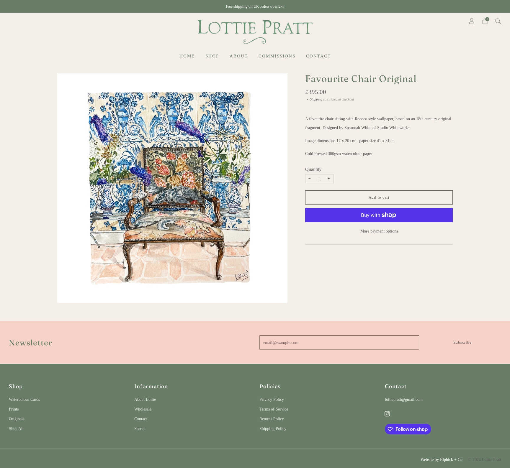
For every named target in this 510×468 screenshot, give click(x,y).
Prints (14, 409)
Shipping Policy (272, 428)
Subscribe (462, 342)
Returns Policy (271, 418)
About (239, 56)
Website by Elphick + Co (441, 459)
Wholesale (142, 409)
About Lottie (145, 399)
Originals (16, 418)
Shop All (16, 428)
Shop (212, 56)
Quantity (313, 169)
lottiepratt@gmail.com (404, 399)
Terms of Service (273, 409)
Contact (318, 56)
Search (140, 428)
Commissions (277, 56)
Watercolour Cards (24, 399)
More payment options (379, 231)
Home (187, 56)
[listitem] (255, 6)
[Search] (498, 21)
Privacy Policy (271, 399)
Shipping (316, 99)
